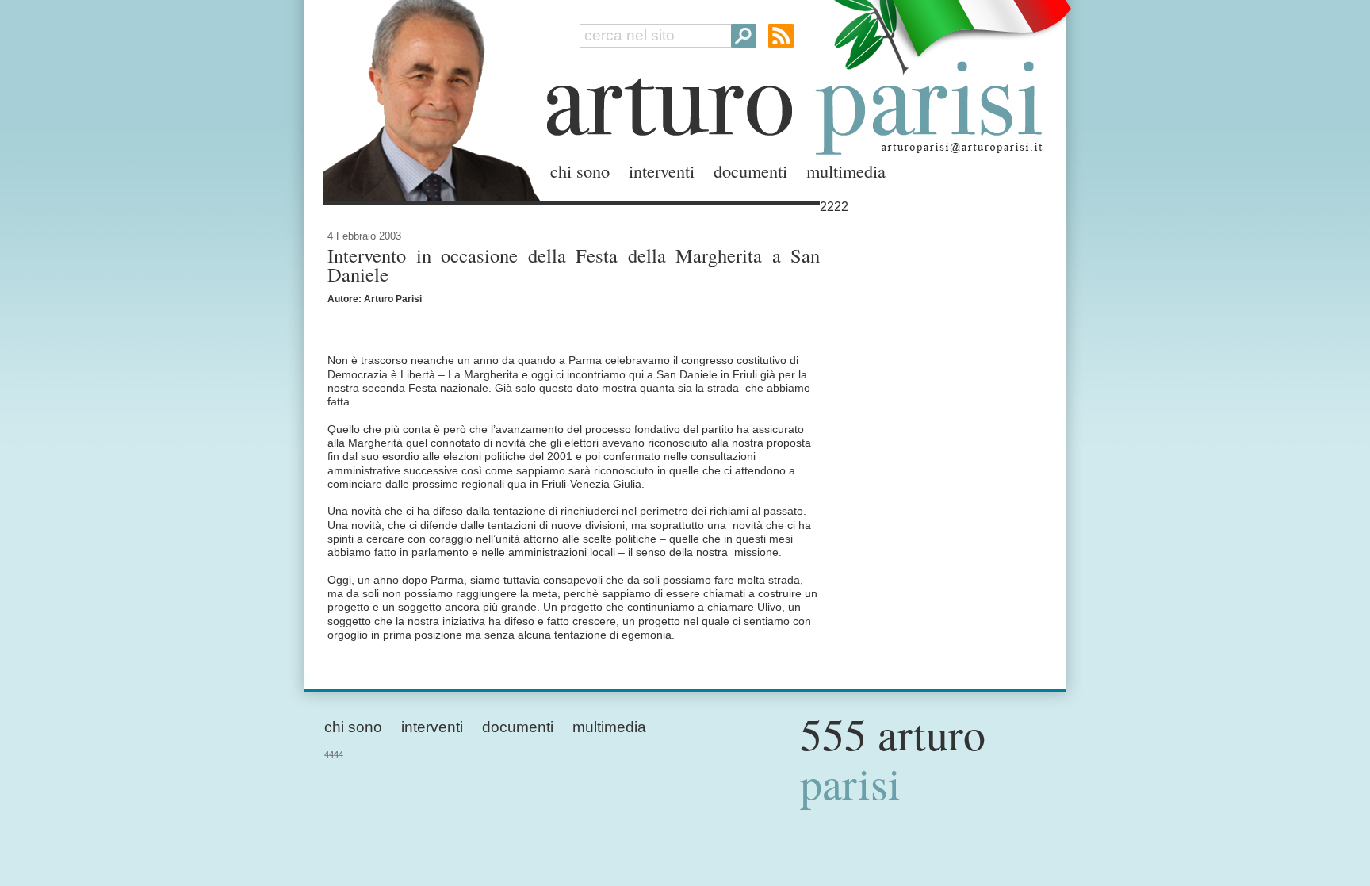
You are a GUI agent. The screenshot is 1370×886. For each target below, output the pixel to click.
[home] (427, 97)
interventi (662, 170)
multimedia (846, 170)
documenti (750, 170)
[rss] (781, 36)
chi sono (580, 170)
